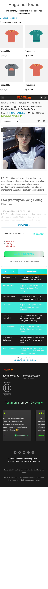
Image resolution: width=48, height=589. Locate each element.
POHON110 (36, 103)
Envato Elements (15, 459)
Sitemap (36, 461)
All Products (26, 461)
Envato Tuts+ (13, 461)
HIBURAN (12, 103)
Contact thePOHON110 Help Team (24, 360)
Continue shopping (8, 17)
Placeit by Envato (31, 459)
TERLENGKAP (24, 103)
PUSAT (3, 103)
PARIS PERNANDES (15, 112)
